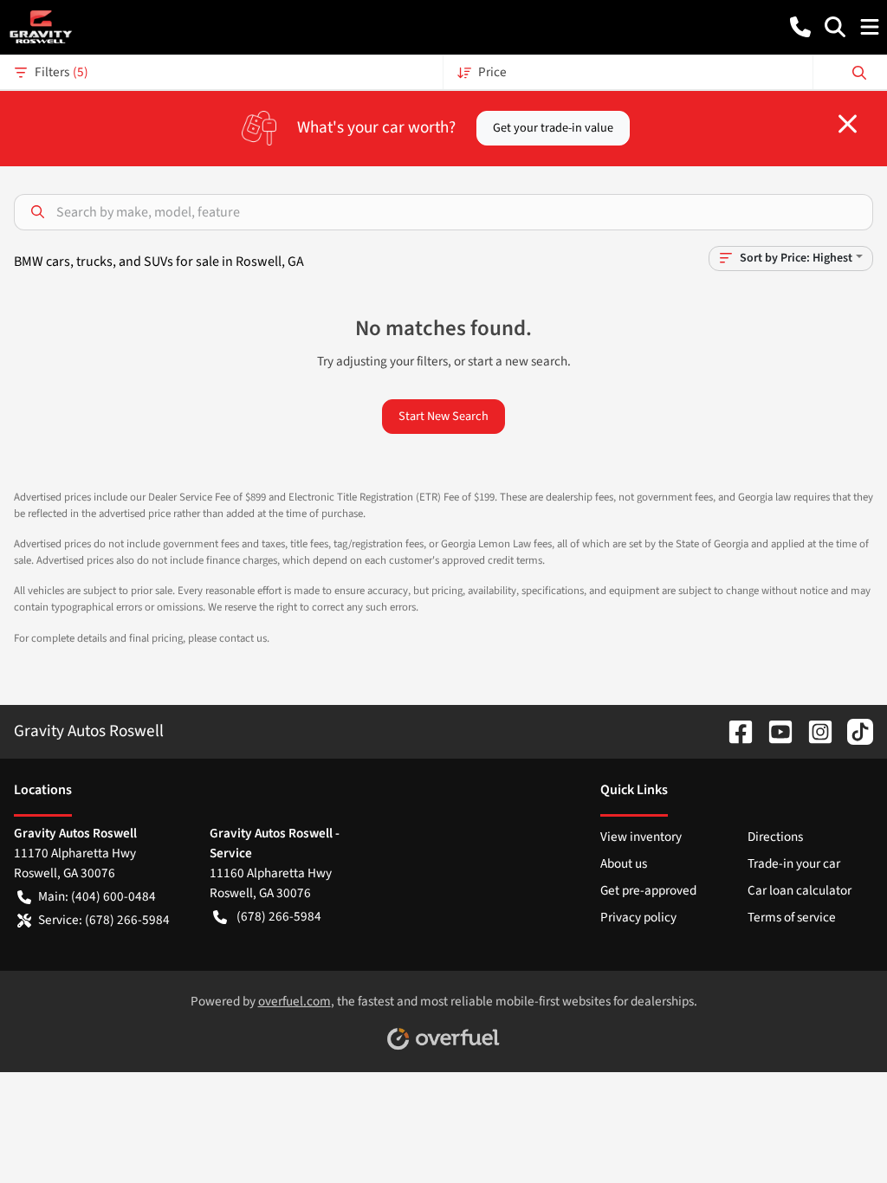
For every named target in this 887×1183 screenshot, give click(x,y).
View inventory (641, 836)
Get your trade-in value (553, 128)
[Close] (847, 123)
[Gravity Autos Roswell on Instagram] (813, 731)
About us (623, 863)
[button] (800, 27)
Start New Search (443, 416)
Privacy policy (638, 917)
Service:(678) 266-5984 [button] (104, 919)
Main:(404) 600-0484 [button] (97, 896)
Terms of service (792, 917)
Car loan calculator (799, 890)
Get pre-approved (648, 890)
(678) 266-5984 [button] (278, 916)
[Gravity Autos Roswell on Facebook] (734, 731)
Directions (775, 836)
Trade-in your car (794, 863)
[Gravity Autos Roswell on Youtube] (773, 731)
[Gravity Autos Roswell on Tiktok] (853, 731)
